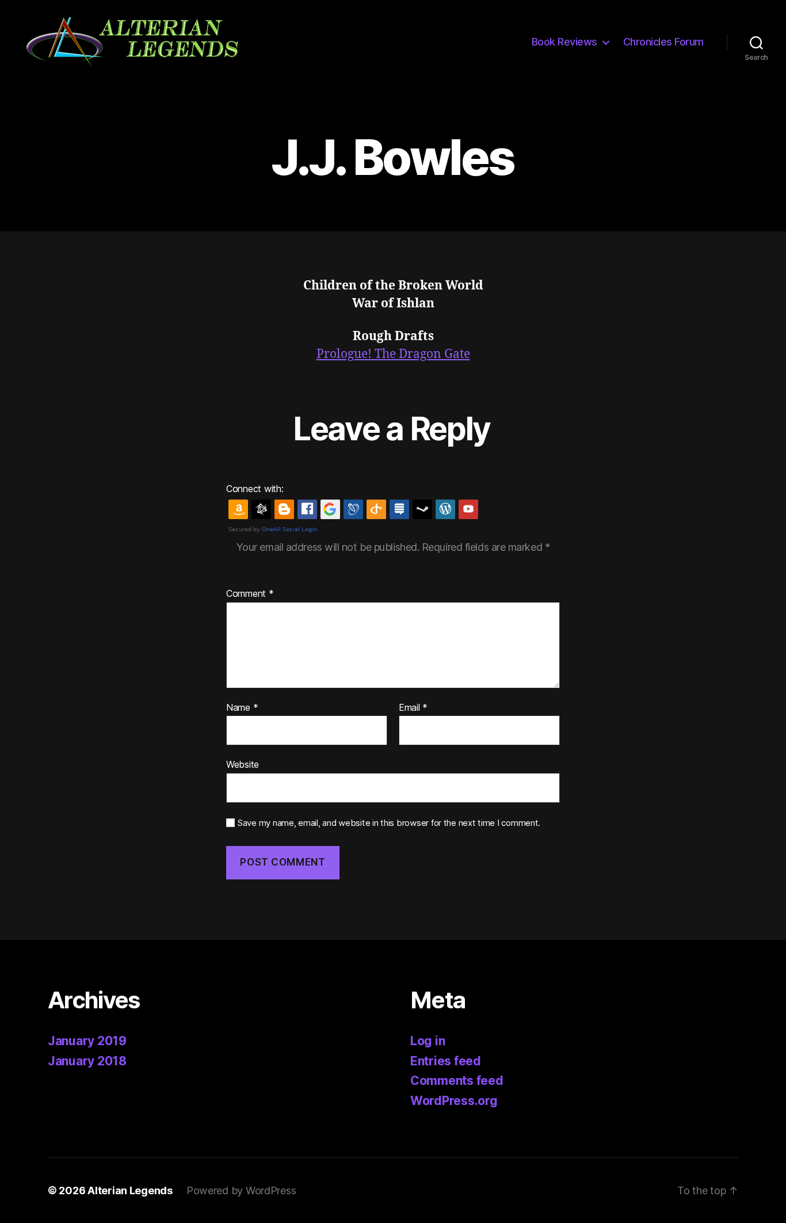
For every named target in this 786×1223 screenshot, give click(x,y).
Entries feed (445, 1061)
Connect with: (255, 488)
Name (242, 708)
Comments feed (456, 1080)
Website (242, 764)
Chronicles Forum (663, 42)
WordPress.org (454, 1101)
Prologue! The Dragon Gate (393, 354)
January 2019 (87, 1041)
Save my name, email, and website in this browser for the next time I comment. (389, 823)
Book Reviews (564, 42)
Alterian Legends (130, 1190)
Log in (427, 1041)
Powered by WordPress (241, 1190)
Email (413, 708)
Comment (250, 594)
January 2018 (87, 1061)
